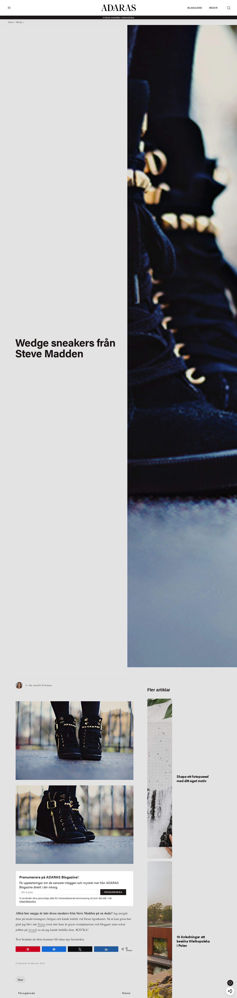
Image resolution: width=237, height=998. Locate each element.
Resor (213, 7)
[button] (9, 8)
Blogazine (194, 7)
